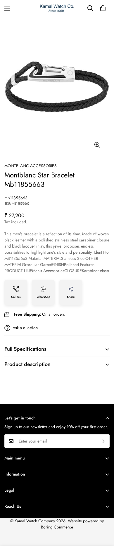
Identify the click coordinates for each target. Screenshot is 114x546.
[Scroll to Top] (103, 515)
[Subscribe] (103, 441)
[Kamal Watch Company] (57, 8)
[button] (103, 8)
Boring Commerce (57, 527)
